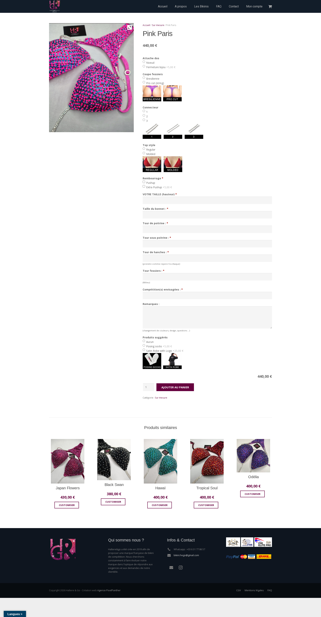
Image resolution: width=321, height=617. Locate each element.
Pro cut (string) (154, 83)
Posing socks (158, 346)
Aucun (149, 342)
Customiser (67, 505)
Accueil (146, 25)
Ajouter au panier (175, 387)
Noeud (149, 62)
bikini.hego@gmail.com (186, 555)
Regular (150, 149)
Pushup (150, 183)
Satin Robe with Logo (164, 350)
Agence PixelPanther (109, 590)
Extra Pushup (158, 187)
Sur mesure (158, 25)
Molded (150, 154)
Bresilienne (152, 78)
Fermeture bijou (160, 67)
